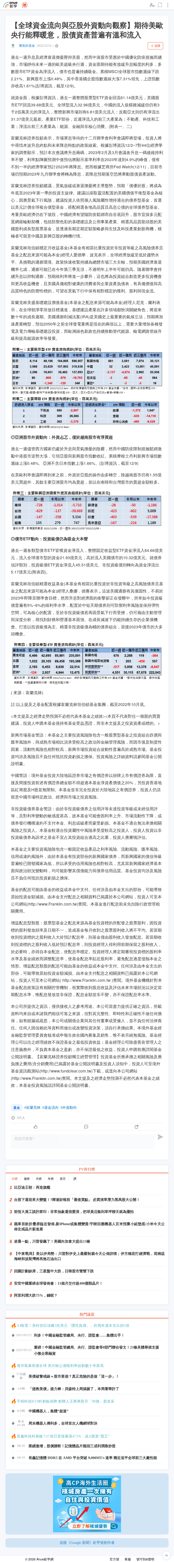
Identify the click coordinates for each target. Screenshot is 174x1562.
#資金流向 (50, 1107)
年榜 (51, 1178)
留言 (63, 1178)
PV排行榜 (87, 1169)
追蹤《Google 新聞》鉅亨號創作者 (87, 1543)
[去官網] (10, 5)
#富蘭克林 (32, 1107)
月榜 (39, 1178)
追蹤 (157, 45)
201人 (21, 1118)
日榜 (15, 1178)
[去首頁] (24, 5)
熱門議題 (87, 1314)
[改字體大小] (152, 5)
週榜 (27, 1178)
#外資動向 (68, 1107)
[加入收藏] (160, 5)
